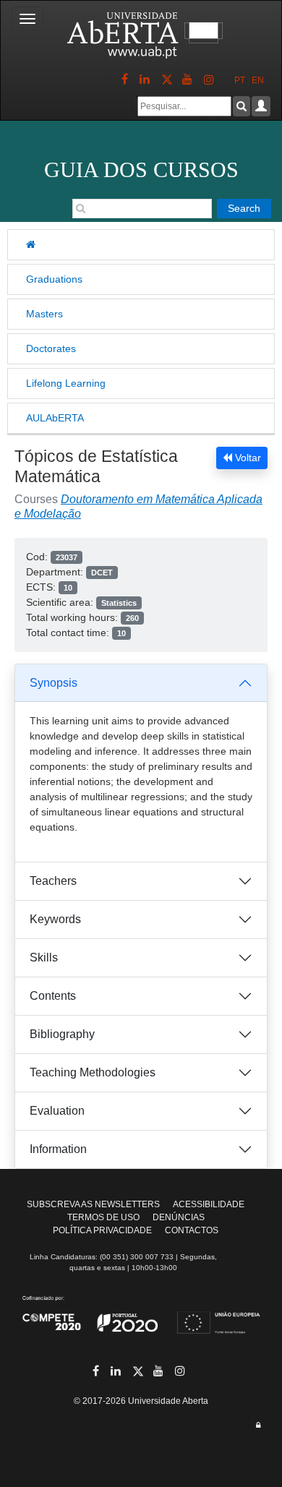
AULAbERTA (55, 418)
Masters (44, 314)
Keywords (55, 919)
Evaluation (57, 1111)
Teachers (53, 881)
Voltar (246, 457)
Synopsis (53, 683)
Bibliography (62, 1034)
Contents (53, 996)
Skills (44, 957)
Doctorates (51, 348)
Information (58, 1149)
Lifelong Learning (66, 383)
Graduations (54, 279)
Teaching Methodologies (92, 1072)
